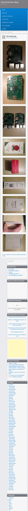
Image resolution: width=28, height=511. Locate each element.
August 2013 (11, 465)
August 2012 (11, 483)
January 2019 (11, 390)
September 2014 (12, 444)
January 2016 (11, 420)
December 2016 (12, 404)
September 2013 (12, 463)
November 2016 (12, 406)
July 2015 (11, 429)
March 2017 (11, 400)
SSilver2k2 (11, 372)
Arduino (10, 499)
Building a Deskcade (7, 16)
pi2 (15, 254)
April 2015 (11, 434)
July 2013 (11, 466)
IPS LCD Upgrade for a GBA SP (16, 275)
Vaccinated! (11, 269)
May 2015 (11, 432)
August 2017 (11, 395)
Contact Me (5, 19)
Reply (3, 255)
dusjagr (10, 363)
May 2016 (11, 414)
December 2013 (12, 458)
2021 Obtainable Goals (14, 273)
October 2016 (11, 407)
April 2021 (11, 384)
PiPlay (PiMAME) (6, 25)
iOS (9, 509)
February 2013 (12, 474)
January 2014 (11, 457)
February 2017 (12, 401)
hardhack (11, 508)
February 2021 (12, 386)
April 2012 (11, 488)
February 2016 (12, 418)
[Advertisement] (17, 349)
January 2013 (11, 475)
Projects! (11, 272)
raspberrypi (8, 254)
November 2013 (12, 460)
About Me (4, 13)
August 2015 (11, 428)
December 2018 (12, 392)
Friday (10, 505)
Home (3, 9)
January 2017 (11, 403)
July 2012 (11, 485)
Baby (10, 500)
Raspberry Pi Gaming (7, 22)
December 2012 (12, 477)
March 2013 (11, 472)
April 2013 (11, 471)
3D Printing (11, 497)
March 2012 (11, 489)
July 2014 (11, 448)
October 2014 (11, 443)
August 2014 (11, 446)
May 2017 (11, 397)
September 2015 (12, 426)
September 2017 (12, 394)
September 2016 (12, 409)
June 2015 (11, 431)
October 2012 (11, 480)
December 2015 (12, 421)
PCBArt (15, 363)
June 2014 (11, 449)
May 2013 (11, 469)
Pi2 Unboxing (11, 36)
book (10, 502)
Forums (4, 28)
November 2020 (12, 389)
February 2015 (12, 437)
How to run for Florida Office (17, 375)
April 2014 (11, 452)
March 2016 (11, 417)
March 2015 (11, 435)
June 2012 (11, 486)
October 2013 (11, 461)
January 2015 (11, 438)
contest (10, 503)
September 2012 (12, 481)
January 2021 (11, 387)
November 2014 (12, 441)
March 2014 (11, 454)
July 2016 (11, 411)
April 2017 (11, 398)
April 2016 (11, 415)
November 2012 (12, 478)
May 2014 (11, 451)
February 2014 (12, 455)
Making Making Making (14, 270)
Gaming (10, 506)
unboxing (23, 254)
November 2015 (12, 423)
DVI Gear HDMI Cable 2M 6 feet (17, 331)
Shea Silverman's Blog (10, 2)
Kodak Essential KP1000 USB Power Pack (17, 317)
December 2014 (12, 440)
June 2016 (11, 412)
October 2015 (11, 424)
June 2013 (11, 468)
